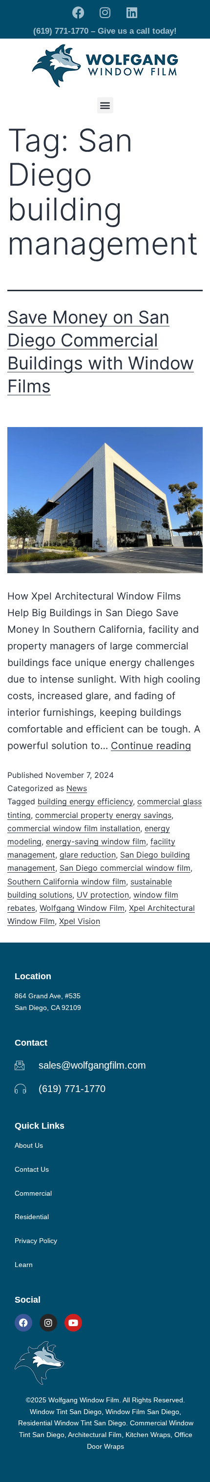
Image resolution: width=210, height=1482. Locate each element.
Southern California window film (66, 881)
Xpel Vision (79, 921)
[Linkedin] (132, 12)
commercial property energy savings (103, 815)
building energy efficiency (85, 801)
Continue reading (151, 746)
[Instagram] (105, 12)
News (76, 788)
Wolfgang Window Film (82, 908)
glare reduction (88, 854)
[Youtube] (73, 1323)
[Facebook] (78, 12)
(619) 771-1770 (60, 31)
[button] (105, 105)
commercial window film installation (73, 828)
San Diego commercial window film (125, 868)
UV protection (103, 895)
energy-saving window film (96, 841)
